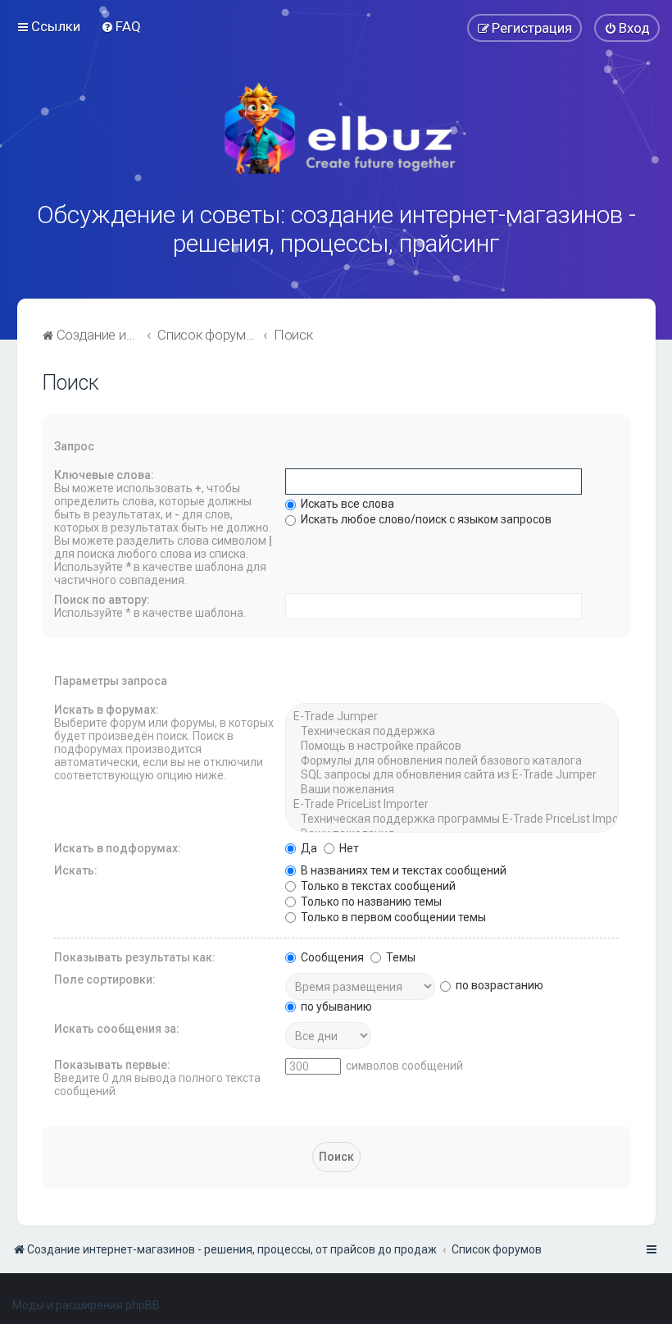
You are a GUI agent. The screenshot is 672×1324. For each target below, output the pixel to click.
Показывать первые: (112, 1064)
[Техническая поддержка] (452, 731)
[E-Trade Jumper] (452, 717)
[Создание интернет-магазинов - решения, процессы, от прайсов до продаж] (336, 129)
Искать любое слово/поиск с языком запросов (425, 519)
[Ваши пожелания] (452, 790)
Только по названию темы (370, 901)
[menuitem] (121, 26)
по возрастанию (498, 985)
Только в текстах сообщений (377, 886)
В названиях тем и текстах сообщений (402, 870)
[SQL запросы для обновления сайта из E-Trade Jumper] (452, 775)
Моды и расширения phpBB (86, 1305)
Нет (348, 848)
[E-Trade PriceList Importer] (452, 804)
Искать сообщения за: (116, 1028)
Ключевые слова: (104, 475)
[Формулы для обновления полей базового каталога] (452, 761)
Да (307, 848)
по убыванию (335, 1006)
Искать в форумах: (106, 709)
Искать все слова (346, 503)
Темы (399, 957)
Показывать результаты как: (135, 957)
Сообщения (331, 957)
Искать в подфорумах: (117, 848)
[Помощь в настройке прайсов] (452, 746)
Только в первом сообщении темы (392, 917)
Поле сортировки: (105, 979)
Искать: (76, 870)
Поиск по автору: (102, 599)
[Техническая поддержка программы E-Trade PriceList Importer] (452, 819)
